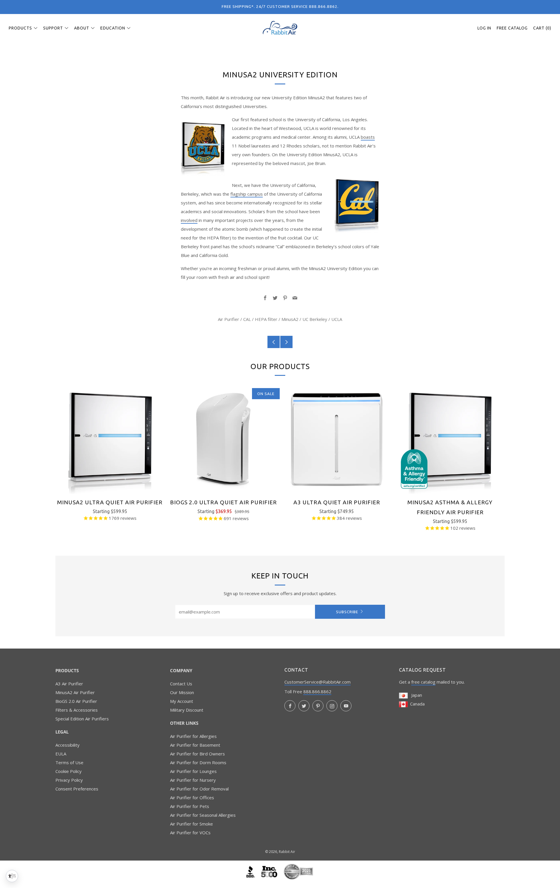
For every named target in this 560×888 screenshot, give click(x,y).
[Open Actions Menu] (12, 876)
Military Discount (186, 710)
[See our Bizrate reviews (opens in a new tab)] (298, 871)
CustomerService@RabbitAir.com (317, 682)
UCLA (336, 319)
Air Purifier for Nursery (193, 780)
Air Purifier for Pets (189, 806)
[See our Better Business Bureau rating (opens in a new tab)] (251, 871)
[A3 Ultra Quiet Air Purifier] (336, 439)
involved (189, 220)
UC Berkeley (314, 319)
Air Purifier (228, 319)
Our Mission (182, 692)
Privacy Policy (69, 780)
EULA (60, 754)
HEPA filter (266, 319)
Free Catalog (512, 28)
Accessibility (67, 745)
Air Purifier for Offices (192, 797)
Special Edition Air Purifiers (82, 719)
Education (112, 28)
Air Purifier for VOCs (190, 832)
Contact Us (181, 684)
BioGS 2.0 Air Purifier (76, 701)
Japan (415, 695)
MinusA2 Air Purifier (75, 692)
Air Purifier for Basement (195, 745)
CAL (247, 319)
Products (20, 28)
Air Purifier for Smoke (191, 824)
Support (53, 28)
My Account (181, 701)
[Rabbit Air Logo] (280, 28)
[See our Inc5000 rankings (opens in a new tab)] (269, 871)
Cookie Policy (68, 771)
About (81, 28)
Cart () (542, 28)
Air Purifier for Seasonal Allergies (203, 815)
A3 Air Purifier (69, 684)
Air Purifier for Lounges (193, 771)
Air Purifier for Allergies (193, 736)
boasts (368, 137)
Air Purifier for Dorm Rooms (198, 762)
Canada (416, 704)
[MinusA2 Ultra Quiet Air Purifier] (109, 439)
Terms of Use (69, 762)
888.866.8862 (317, 691)
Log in (484, 28)
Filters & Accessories (76, 710)
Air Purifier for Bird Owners (197, 754)
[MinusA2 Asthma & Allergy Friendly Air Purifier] (450, 439)
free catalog (423, 682)
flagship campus (246, 194)
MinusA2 (289, 319)
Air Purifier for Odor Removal (199, 789)
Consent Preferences (76, 789)
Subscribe (347, 612)
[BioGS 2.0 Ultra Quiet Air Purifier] (223, 439)
